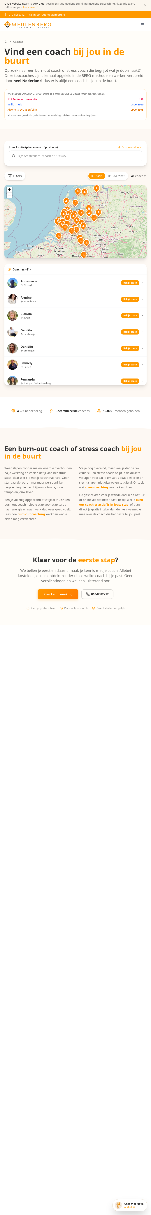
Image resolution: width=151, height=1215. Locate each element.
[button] (68, 213)
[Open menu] (142, 25)
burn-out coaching (31, 514)
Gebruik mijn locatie (132, 147)
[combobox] (75, 156)
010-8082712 (100, 594)
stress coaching (96, 487)
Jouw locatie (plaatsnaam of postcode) (33, 147)
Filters (17, 176)
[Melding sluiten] (145, 5)
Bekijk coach (130, 282)
